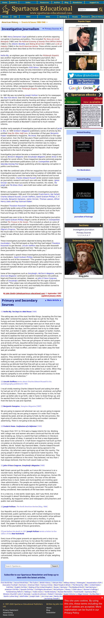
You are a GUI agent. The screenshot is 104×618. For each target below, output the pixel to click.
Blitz (86, 585)
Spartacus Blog (90, 592)
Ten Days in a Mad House (21, 311)
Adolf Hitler (24, 596)
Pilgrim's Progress (8, 229)
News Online (8, 615)
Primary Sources (84, 232)
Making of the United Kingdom (40, 587)
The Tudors (34, 582)
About (48, 607)
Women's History (89, 17)
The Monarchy (77, 585)
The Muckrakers (83, 170)
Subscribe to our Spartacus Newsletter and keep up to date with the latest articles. (31, 576)
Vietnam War (57, 582)
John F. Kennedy (82, 25)
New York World (10, 97)
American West (33, 585)
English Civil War (21, 587)
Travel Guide (78, 592)
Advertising (8, 612)
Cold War (9, 587)
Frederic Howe (9, 426)
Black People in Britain (62, 585)
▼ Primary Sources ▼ (51, 28)
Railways (27, 592)
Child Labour (77, 589)
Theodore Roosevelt (17, 205)
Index (28, 2)
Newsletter (77, 2)
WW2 (48, 17)
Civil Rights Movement (43, 589)
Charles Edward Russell (26, 178)
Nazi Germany (90, 587)
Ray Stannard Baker (23, 201)
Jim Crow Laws (47, 596)
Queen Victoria (69, 594)
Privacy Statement (10, 610)
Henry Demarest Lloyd (16, 36)
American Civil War (12, 589)
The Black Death (83, 276)
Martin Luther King (11, 596)
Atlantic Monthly (18, 44)
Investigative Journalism (83, 229)
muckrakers (6, 243)
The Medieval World (76, 587)
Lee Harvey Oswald (51, 598)
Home (4, 2)
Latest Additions (16, 2)
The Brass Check (16, 185)
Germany (63, 17)
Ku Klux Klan (94, 594)
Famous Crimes (46, 585)
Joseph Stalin (35, 596)
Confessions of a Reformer (26, 426)
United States (95, 585)
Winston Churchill (82, 54)
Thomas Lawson (46, 199)
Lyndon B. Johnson (39, 594)
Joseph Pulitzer (31, 95)
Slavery (68, 589)
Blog (66, 2)
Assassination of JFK (94, 582)
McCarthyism (59, 589)
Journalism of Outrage (83, 216)
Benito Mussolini (60, 596)
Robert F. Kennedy (55, 594)
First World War (6, 582)
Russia (75, 17)
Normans (22, 585)
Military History (69, 582)
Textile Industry (50, 592)
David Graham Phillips (45, 196)
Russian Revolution (65, 592)
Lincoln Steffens (28, 196)
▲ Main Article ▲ (53, 300)
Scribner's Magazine (22, 131)
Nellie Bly (5, 55)
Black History (97, 17)
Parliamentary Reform (14, 592)
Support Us (94, 2)
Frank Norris (44, 194)
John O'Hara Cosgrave (47, 278)
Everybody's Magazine (30, 465)
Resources (44, 2)
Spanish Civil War (26, 589)
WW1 (28, 17)
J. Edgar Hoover (82, 594)
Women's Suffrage (91, 589)
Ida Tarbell (55, 194)
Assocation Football (10, 585)
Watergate (81, 582)
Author (57, 2)
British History (45, 582)
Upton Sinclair (33, 199)
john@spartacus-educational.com (31, 293)
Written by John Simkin (56, 604)
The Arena (32, 135)
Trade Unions (38, 592)
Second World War (21, 582)
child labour (34, 67)
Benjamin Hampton (17, 199)
